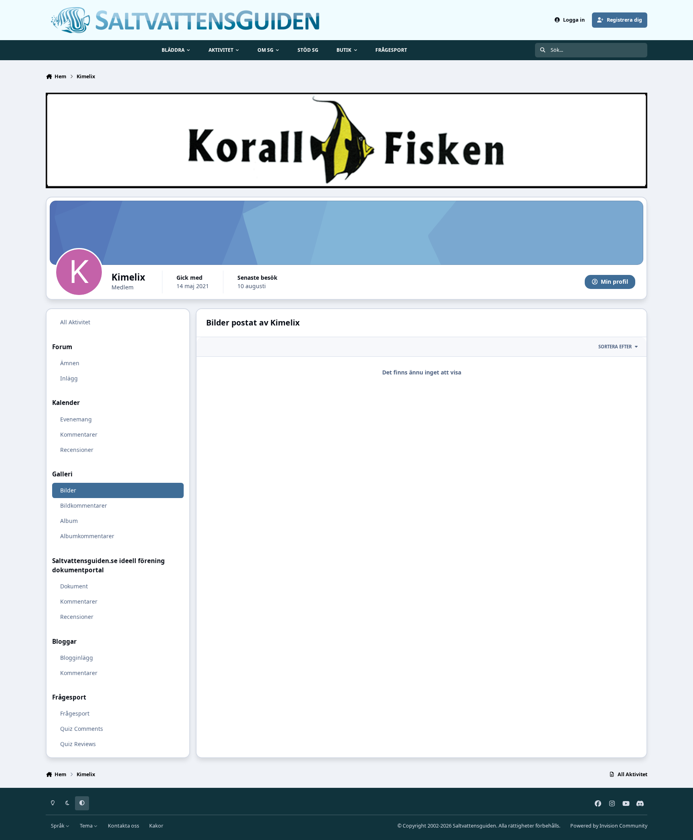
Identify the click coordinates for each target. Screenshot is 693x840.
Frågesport (74, 713)
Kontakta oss (123, 825)
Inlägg (69, 378)
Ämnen (69, 363)
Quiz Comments (81, 728)
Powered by (608, 825)
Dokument (74, 586)
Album (69, 521)
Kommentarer (78, 434)
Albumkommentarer (87, 536)
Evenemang (76, 419)
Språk (58, 825)
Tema (87, 825)
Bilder (68, 490)
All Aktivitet (75, 322)
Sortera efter (615, 347)
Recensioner (76, 449)
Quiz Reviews (78, 744)
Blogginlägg (76, 657)
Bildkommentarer (83, 505)
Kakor (156, 825)
